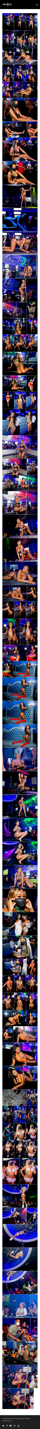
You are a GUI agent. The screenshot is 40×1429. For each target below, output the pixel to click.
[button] (37, 5)
